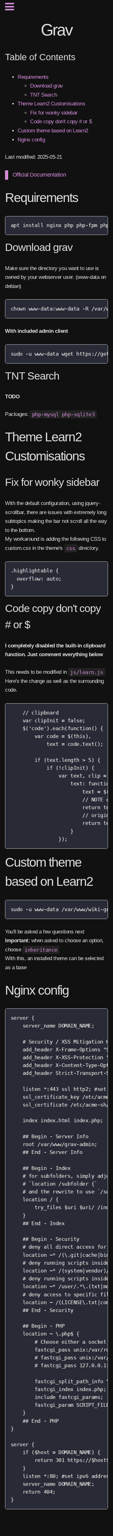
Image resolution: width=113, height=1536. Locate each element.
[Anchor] (83, 197)
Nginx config (31, 140)
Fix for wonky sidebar (54, 113)
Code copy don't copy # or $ (61, 122)
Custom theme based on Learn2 (53, 131)
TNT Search (43, 95)
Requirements (33, 77)
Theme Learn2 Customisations (51, 104)
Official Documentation (39, 175)
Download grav (46, 86)
